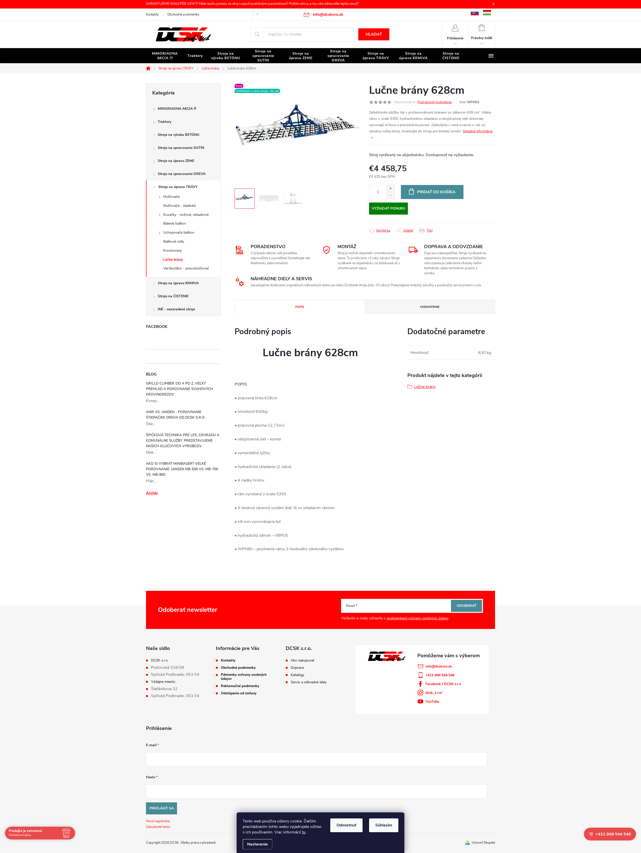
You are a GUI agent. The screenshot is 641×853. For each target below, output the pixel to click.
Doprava (297, 668)
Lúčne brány (173, 259)
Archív (152, 493)
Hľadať (374, 34)
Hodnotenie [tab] (429, 307)
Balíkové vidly (173, 241)
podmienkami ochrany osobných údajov (417, 618)
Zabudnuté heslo (158, 827)
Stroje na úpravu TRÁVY (178, 186)
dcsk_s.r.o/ (433, 692)
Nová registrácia (158, 821)
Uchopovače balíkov (178, 232)
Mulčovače (171, 196)
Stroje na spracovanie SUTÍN (181, 147)
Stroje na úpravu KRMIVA (178, 283)
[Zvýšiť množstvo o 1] (390, 188)
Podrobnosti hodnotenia (434, 102)
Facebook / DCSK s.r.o (443, 684)
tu (303, 832)
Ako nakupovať (302, 660)
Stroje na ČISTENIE (173, 296)
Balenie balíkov (174, 223)
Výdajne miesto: (163, 682)
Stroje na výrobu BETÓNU (178, 134)
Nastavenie (257, 844)
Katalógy (297, 675)
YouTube (432, 701)
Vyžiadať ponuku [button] (388, 208)
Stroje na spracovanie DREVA (182, 173)
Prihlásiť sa (161, 808)
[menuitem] (165, 56)
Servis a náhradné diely (309, 682)
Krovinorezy (172, 250)
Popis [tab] (299, 307)
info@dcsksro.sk (438, 666)
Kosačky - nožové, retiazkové (186, 214)
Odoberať (466, 605)
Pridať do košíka (436, 192)
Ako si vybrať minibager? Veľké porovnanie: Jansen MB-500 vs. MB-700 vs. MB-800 (182, 469)
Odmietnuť (346, 825)
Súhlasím (383, 825)
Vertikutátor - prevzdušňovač (186, 268)
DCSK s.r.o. (160, 660)
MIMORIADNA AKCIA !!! (177, 108)
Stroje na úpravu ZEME (176, 160)
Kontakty (152, 14)
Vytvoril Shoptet (483, 842)
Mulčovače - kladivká (179, 205)
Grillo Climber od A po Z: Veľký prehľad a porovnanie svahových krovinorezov (179, 389)
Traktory (164, 121)
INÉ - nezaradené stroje (176, 309)
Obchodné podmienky (183, 14)
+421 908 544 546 (439, 675)
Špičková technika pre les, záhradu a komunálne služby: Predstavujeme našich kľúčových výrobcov (182, 440)
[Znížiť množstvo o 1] (390, 195)
